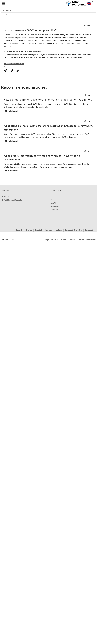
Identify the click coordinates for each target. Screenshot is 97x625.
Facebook (55, 196)
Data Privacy (91, 239)
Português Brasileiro (73, 230)
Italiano (59, 230)
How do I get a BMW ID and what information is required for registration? (48, 99)
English (29, 230)
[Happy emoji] (5, 70)
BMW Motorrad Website (12, 200)
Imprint (63, 239)
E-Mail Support (8, 196)
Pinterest (54, 209)
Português (89, 230)
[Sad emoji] (17, 70)
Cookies (72, 239)
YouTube (54, 203)
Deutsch (19, 230)
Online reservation (14, 64)
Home (3, 15)
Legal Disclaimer (51, 239)
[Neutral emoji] (11, 70)
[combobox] (51, 10)
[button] (89, 3)
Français (48, 230)
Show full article (11, 111)
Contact (81, 239)
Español (38, 230)
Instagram (55, 206)
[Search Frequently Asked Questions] (3, 10)
